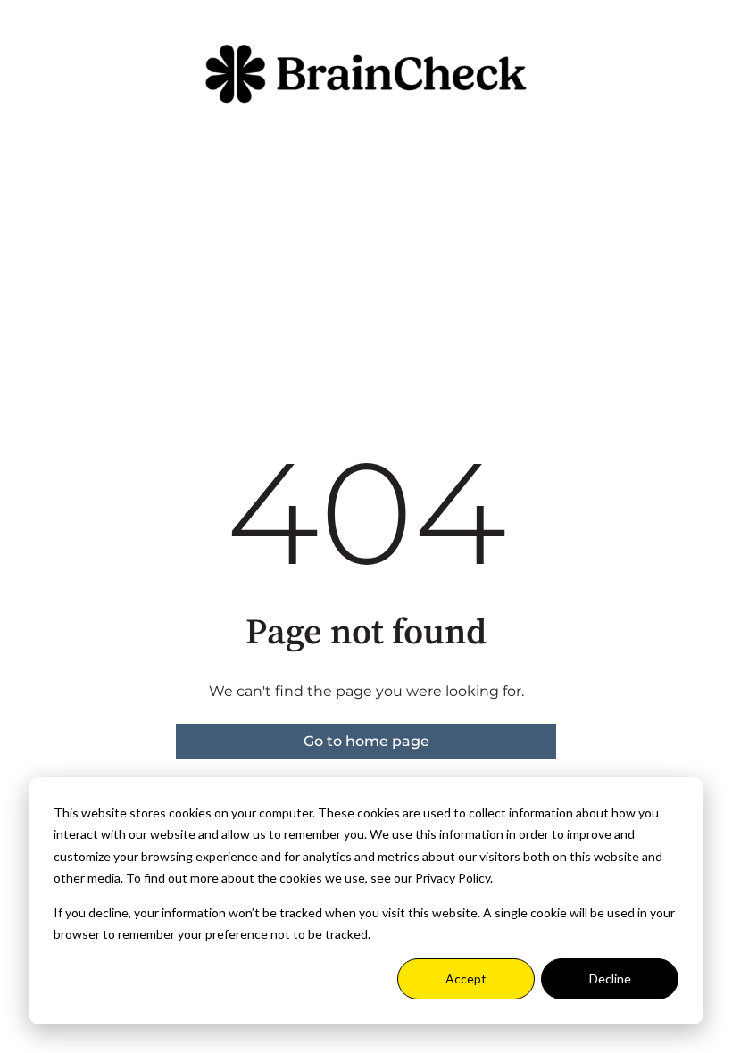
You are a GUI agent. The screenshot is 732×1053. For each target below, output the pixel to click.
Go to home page (366, 741)
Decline (610, 978)
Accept (466, 978)
